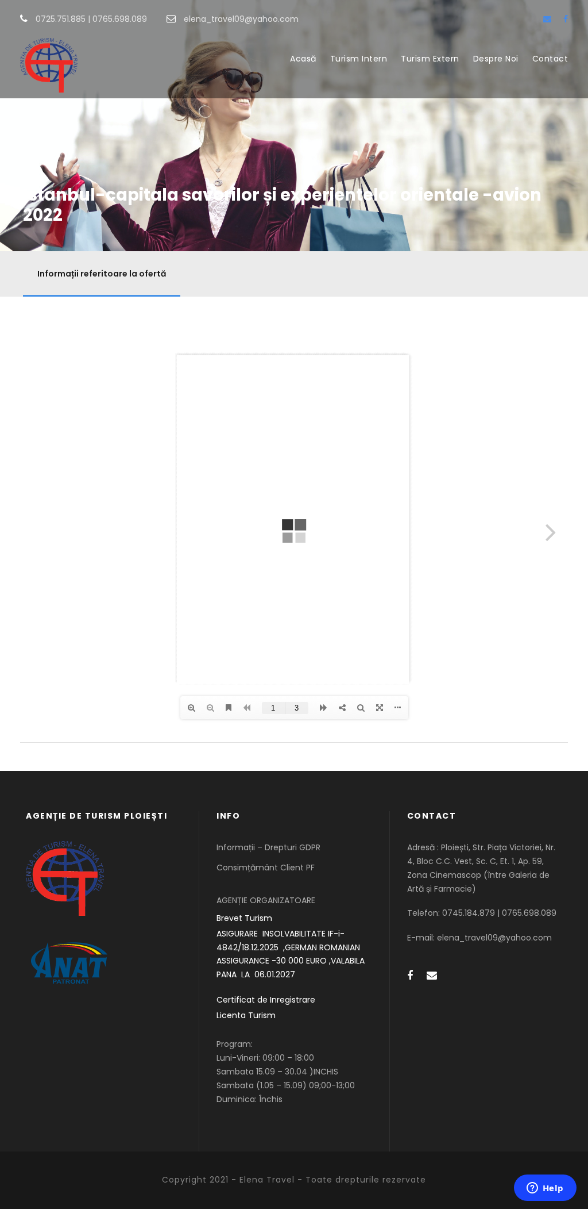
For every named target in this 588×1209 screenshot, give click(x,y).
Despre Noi (496, 58)
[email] (547, 19)
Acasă (303, 58)
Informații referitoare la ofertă (101, 273)
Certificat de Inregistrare (265, 999)
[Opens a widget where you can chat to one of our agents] (545, 1189)
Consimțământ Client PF (265, 867)
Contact (550, 58)
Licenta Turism (246, 1015)
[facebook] (565, 19)
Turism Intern (359, 58)
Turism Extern (430, 58)
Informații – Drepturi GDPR (268, 847)
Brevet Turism (244, 918)
